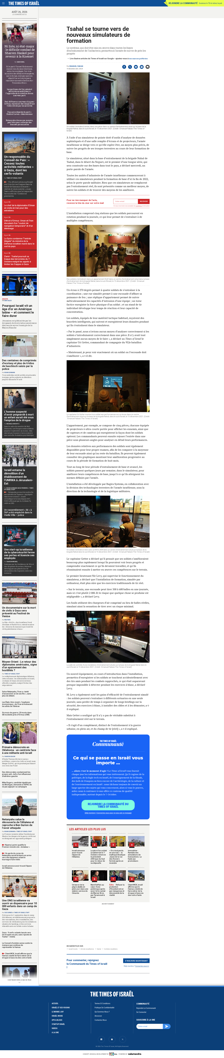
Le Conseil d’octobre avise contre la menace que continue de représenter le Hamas (17, 945)
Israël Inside (73, 949)
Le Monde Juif (58, 1012)
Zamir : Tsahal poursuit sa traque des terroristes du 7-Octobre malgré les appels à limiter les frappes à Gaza (17, 260)
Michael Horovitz (12, 424)
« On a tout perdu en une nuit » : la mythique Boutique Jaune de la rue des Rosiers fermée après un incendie (117, 857)
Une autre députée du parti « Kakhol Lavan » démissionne (19, 113)
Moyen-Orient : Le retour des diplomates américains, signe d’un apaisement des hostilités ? (19, 666)
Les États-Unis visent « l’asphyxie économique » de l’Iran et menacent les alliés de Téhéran (17, 704)
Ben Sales (8, 300)
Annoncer (98, 1016)
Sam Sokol (20, 62)
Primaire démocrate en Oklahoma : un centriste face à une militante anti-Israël (19, 750)
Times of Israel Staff (14, 178)
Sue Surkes (8, 912)
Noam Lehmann (9, 372)
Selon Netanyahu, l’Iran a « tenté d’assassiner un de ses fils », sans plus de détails (16, 694)
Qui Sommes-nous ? (102, 1012)
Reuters (7, 620)
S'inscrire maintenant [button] (136, 961)
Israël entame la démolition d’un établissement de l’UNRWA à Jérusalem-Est (18, 476)
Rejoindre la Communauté (183, 3)
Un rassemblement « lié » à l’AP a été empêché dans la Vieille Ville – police (18, 512)
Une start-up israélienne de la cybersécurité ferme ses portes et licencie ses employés (19, 554)
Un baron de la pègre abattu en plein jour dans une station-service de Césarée (80, 889)
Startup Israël (58, 1024)
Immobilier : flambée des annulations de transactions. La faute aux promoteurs (135, 856)
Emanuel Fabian (76, 66)
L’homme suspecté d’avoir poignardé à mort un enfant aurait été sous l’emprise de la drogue (19, 416)
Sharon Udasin (9, 756)
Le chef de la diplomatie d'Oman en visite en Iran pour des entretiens (19, 208)
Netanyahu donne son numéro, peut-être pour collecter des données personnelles (19, 122)
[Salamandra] (134, 1054)
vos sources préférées (138, 59)
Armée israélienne (87, 949)
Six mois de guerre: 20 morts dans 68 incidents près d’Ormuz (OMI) (17, 714)
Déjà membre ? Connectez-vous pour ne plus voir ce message (108, 813)
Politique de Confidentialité (104, 1008)
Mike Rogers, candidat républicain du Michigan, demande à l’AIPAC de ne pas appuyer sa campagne (17, 785)
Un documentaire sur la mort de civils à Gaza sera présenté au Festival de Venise (19, 612)
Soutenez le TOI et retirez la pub (210, 3)
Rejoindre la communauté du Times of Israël (108, 805)
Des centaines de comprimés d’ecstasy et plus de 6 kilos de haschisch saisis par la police (19, 365)
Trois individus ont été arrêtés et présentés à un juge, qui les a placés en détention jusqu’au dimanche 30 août (19, 377)
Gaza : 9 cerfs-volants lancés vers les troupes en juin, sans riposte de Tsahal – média (17, 935)
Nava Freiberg (23, 488)
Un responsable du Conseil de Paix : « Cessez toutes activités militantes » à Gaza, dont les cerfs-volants (19, 165)
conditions (139, 206)
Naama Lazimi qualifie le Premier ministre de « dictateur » (16, 846)
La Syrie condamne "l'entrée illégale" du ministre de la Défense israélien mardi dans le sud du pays (19, 242)
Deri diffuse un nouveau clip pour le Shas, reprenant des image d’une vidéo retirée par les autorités (19, 103)
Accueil (55, 1003)
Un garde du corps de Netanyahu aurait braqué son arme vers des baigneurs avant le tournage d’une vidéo (16, 856)
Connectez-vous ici (142, 966)
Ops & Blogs (57, 1020)
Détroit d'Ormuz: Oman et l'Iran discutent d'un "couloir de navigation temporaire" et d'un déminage (18, 224)
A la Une (55, 1032)
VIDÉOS (54, 1028)
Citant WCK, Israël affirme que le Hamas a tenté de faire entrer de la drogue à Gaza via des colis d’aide (135, 890)
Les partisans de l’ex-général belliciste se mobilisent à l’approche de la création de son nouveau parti (19, 92)
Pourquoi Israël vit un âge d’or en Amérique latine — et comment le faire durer (18, 311)
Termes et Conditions (102, 1003)
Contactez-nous (101, 1020)
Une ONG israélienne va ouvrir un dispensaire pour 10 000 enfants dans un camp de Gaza (19, 905)
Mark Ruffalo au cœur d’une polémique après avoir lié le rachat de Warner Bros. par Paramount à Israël (98, 891)
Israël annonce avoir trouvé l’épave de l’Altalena (78, 854)
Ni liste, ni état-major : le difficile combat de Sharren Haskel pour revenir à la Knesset (19, 51)
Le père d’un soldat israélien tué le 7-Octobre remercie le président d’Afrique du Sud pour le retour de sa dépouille (99, 857)
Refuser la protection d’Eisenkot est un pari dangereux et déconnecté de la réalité (116, 890)
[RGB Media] (113, 1054)
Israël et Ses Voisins (61, 1008)
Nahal (99, 949)
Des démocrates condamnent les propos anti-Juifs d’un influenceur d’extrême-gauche (16, 774)
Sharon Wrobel (12, 561)
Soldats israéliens (110, 949)
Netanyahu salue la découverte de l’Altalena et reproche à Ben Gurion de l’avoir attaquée (18, 823)
